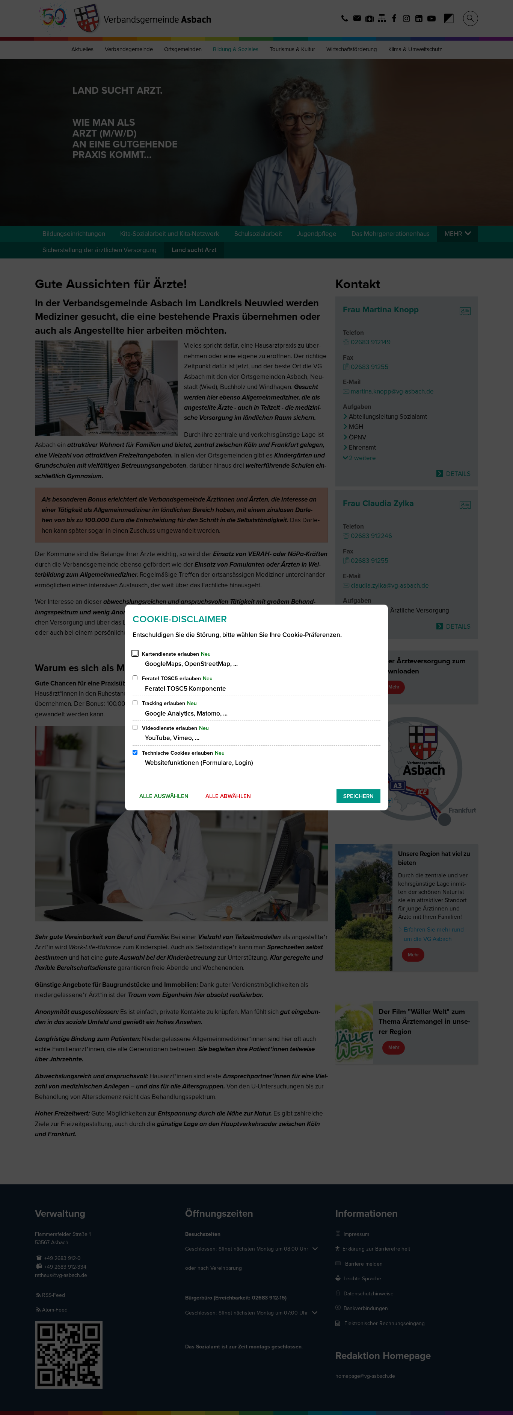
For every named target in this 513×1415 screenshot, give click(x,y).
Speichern (358, 796)
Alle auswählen (164, 796)
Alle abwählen (228, 796)
